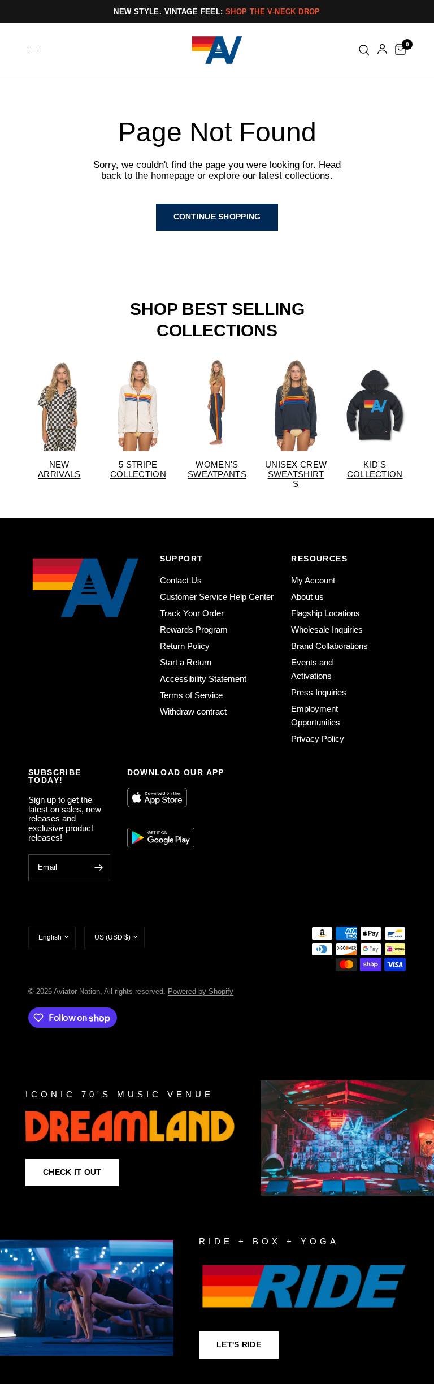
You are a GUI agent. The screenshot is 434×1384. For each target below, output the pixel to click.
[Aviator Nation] (217, 1138)
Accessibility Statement (203, 679)
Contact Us (181, 580)
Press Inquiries (318, 692)
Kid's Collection (375, 469)
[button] (72, 1172)
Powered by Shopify (200, 991)
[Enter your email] (99, 867)
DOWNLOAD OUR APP (175, 772)
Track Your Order (192, 613)
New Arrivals (59, 469)
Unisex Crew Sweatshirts (296, 474)
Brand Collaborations (329, 646)
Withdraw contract (193, 711)
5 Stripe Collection (138, 469)
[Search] (364, 50)
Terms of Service (191, 695)
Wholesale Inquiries (327, 629)
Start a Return (185, 662)
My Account (313, 580)
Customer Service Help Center (217, 597)
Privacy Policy (317, 738)
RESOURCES (319, 559)
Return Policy (185, 646)
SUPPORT (181, 559)
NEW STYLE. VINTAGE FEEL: (217, 11)
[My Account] (382, 50)
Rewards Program (194, 629)
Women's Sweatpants (217, 469)
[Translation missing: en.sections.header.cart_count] (398, 50)
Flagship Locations (325, 613)
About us (307, 597)
